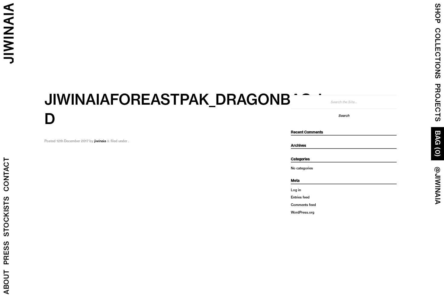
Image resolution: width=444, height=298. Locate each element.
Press (6, 253)
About (6, 282)
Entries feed (300, 197)
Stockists (6, 216)
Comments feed (303, 205)
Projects (437, 103)
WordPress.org (302, 212)
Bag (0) (437, 143)
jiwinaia (100, 141)
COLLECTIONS (437, 53)
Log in (296, 190)
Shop (437, 13)
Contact (6, 174)
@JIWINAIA (437, 186)
